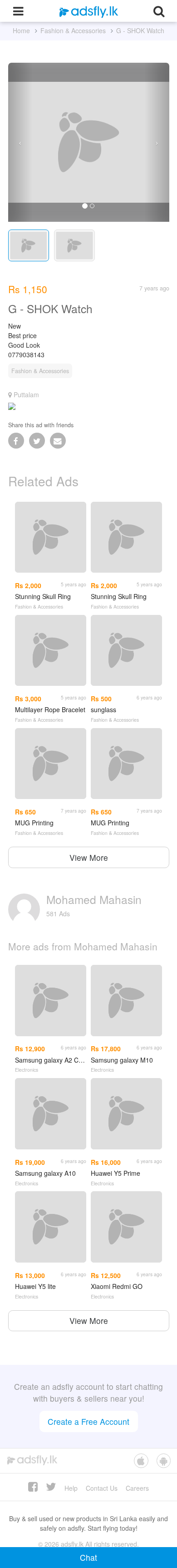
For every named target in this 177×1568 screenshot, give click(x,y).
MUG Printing (34, 822)
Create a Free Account (88, 1421)
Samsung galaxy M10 (122, 1059)
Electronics (26, 1069)
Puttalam (25, 394)
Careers (137, 1488)
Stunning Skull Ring (43, 596)
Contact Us (102, 1488)
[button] (20, 142)
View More (88, 857)
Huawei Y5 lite (35, 1286)
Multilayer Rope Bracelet (50, 709)
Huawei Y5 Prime (115, 1173)
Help (71, 1488)
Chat (88, 1557)
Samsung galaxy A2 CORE (50, 1059)
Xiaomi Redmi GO (117, 1286)
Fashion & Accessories (73, 30)
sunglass (103, 709)
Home (21, 30)
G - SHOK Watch (140, 30)
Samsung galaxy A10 (45, 1173)
